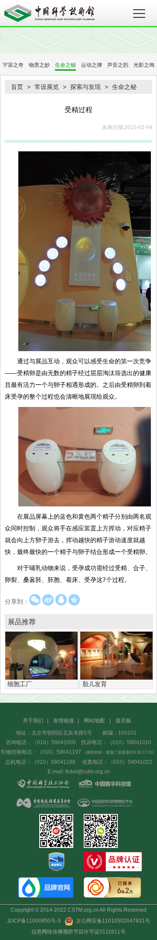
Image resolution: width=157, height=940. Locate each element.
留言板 (123, 721)
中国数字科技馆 (104, 784)
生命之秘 (65, 65)
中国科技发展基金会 (43, 803)
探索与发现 (85, 86)
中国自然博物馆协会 (104, 803)
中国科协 (43, 784)
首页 (17, 86)
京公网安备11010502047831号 (111, 921)
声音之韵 (117, 65)
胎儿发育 (94, 683)
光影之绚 (143, 65)
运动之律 (91, 65)
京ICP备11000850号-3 (34, 921)
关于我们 (33, 721)
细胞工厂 (19, 683)
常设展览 (46, 86)
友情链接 (63, 721)
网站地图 (94, 721)
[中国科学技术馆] (65, 13)
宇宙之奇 (13, 65)
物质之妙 (39, 65)
